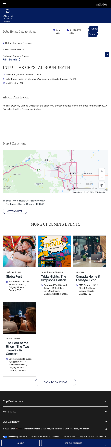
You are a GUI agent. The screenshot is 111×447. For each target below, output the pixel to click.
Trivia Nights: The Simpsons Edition (53, 278)
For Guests (9, 411)
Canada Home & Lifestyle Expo (88, 278)
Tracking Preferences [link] (39, 436)
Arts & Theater (13, 338)
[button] (57, 79)
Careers (55, 436)
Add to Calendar (73, 443)
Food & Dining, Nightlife (52, 272)
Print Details (10, 59)
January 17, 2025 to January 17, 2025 (23, 75)
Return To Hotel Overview (18, 43)
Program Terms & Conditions (91, 436)
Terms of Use (69, 436)
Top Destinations (13, 401)
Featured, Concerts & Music (16, 56)
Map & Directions (14, 143)
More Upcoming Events (56, 224)
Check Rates (93, 31)
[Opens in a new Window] (102, 4)
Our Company (11, 421)
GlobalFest (14, 276)
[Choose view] (102, 185)
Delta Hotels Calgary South (20, 31)
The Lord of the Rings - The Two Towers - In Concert (17, 348)
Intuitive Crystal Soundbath (36, 67)
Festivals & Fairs (13, 272)
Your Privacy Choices (16, 436)
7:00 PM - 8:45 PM (14, 83)
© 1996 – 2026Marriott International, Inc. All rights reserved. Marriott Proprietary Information (46, 429)
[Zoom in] (102, 171)
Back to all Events (14, 49)
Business (80, 272)
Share (20, 443)
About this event (16, 97)
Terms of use (77, 192)
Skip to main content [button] (9, 1)
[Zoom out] (102, 177)
